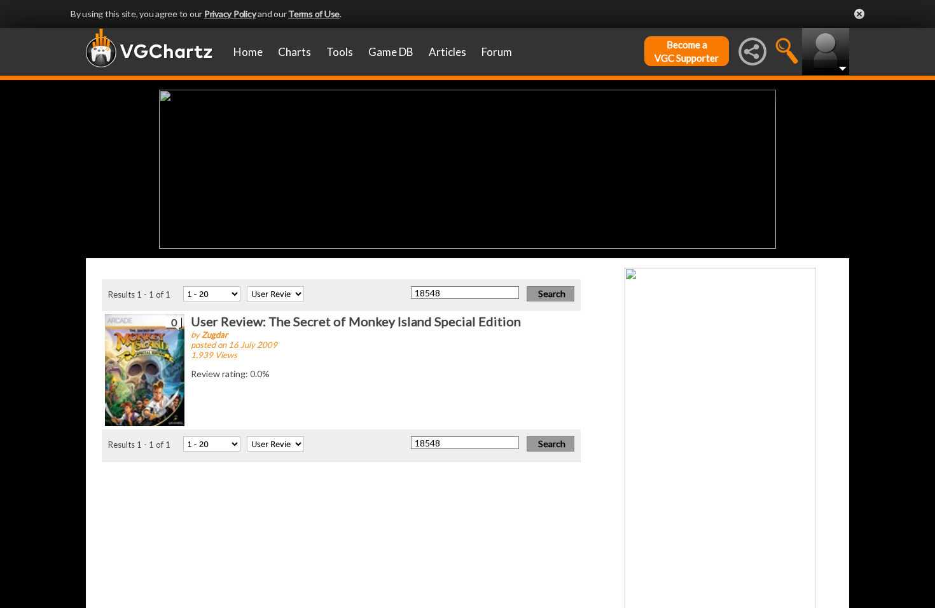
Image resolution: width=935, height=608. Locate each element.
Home (248, 52)
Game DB (390, 52)
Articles (447, 52)
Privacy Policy (230, 13)
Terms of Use (314, 13)
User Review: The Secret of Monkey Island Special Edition (356, 321)
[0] (144, 369)
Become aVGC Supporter (686, 51)
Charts (294, 52)
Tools (339, 52)
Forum (496, 52)
